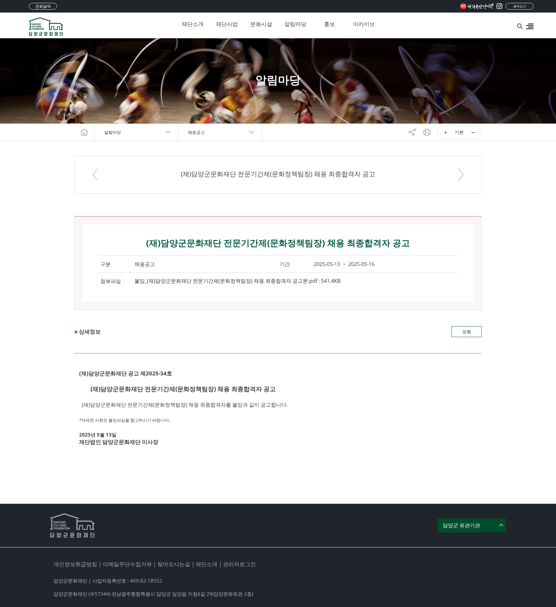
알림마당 (295, 24)
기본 (459, 132)
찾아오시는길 (173, 564)
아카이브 (364, 24)
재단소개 (193, 24)
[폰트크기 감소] (473, 132)
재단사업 (227, 24)
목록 (466, 332)
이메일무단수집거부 (127, 564)
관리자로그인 (239, 564)
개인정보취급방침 (75, 564)
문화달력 (43, 6)
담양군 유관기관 (461, 525)
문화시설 (261, 24)
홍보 (329, 24)
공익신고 (519, 6)
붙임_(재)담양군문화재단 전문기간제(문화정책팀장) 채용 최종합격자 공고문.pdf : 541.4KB (237, 280)
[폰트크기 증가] (445, 132)
